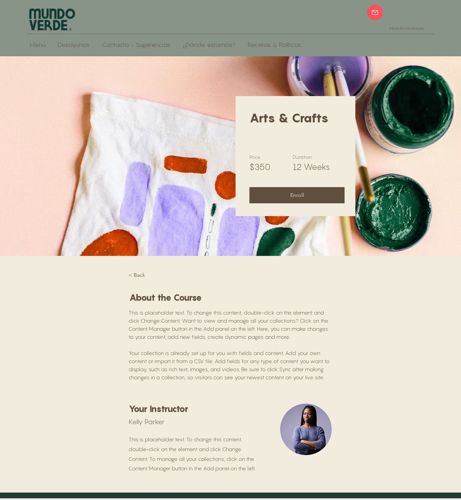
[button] (297, 195)
